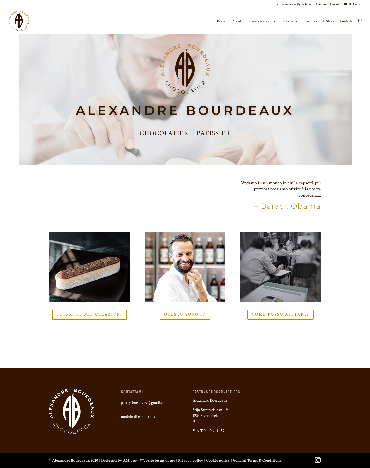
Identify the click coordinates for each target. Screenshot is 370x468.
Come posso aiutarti (280, 314)
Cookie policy (218, 460)
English (335, 4)
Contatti (346, 21)
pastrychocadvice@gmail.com (294, 4)
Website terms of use (157, 460)
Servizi (288, 21)
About (236, 21)
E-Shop (328, 21)
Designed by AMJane (119, 460)
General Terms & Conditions (257, 460)
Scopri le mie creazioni (89, 314)
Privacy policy (190, 460)
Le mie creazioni (260, 21)
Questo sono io (185, 314)
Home (221, 21)
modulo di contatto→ (138, 416)
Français (321, 4)
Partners (311, 21)
